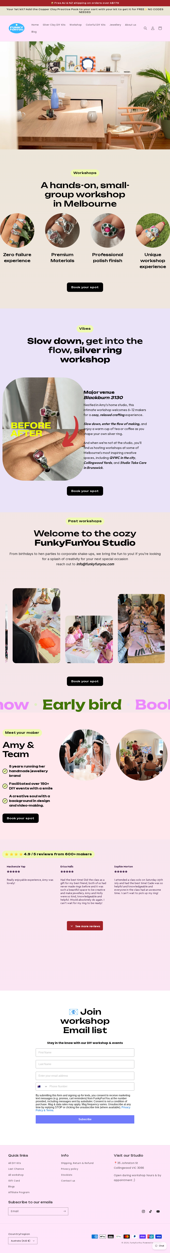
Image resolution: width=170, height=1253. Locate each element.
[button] (145, 28)
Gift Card (14, 1180)
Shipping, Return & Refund (77, 1163)
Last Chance (16, 1169)
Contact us (68, 1180)
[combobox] (42, 1086)
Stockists (66, 1175)
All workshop (16, 1175)
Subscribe (85, 1119)
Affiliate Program (19, 1192)
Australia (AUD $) (20, 1240)
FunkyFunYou (136, 1243)
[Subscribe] (64, 1211)
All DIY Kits (14, 1163)
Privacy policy (69, 1169)
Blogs (11, 1186)
